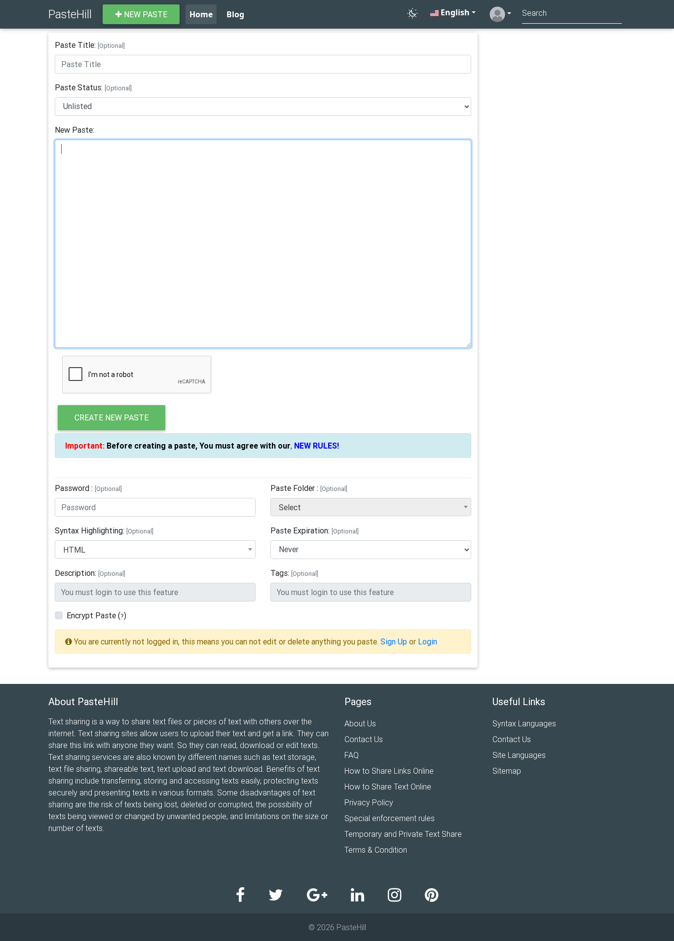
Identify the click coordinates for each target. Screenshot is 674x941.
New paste (144, 14)
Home (201, 14)
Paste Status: (93, 87)
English (454, 12)
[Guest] (500, 14)
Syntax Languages (524, 723)
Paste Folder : (308, 488)
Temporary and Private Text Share (403, 834)
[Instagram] (406, 895)
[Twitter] (287, 895)
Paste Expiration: (314, 530)
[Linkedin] (369, 895)
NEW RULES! (316, 446)
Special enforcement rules (389, 818)
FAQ (351, 755)
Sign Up (393, 641)
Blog (235, 14)
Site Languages (519, 755)
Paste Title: (90, 45)
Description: (90, 573)
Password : (88, 488)
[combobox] (370, 507)
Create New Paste (112, 417)
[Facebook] (252, 895)
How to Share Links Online (389, 771)
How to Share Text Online (387, 786)
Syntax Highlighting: (104, 530)
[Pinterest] (431, 895)
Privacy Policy (368, 802)
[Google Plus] (329, 895)
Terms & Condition (375, 850)
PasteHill (70, 14)
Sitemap (506, 771)
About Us (360, 723)
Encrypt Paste (91, 615)
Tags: (294, 573)
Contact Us (363, 739)
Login (427, 641)
